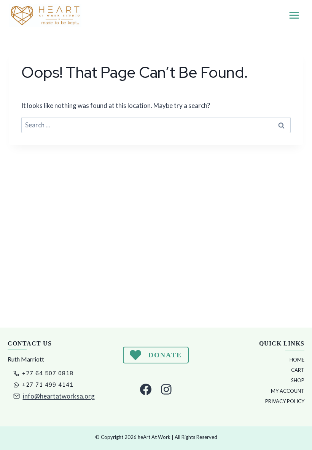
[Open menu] (294, 15)
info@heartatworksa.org (59, 396)
